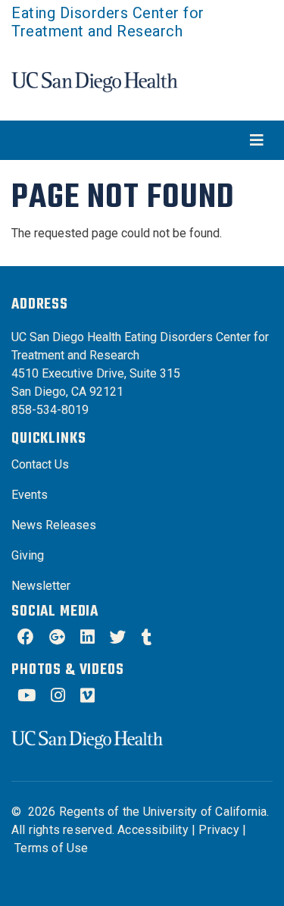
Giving (27, 555)
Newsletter (40, 585)
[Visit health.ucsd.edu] (94, 81)
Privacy (218, 830)
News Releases (53, 525)
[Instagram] (58, 697)
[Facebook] (25, 639)
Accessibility (153, 830)
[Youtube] (26, 697)
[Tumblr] (147, 639)
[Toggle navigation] (142, 140)
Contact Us (40, 464)
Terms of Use (51, 848)
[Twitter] (118, 639)
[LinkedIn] (87, 639)
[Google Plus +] (57, 639)
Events (29, 494)
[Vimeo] (87, 697)
